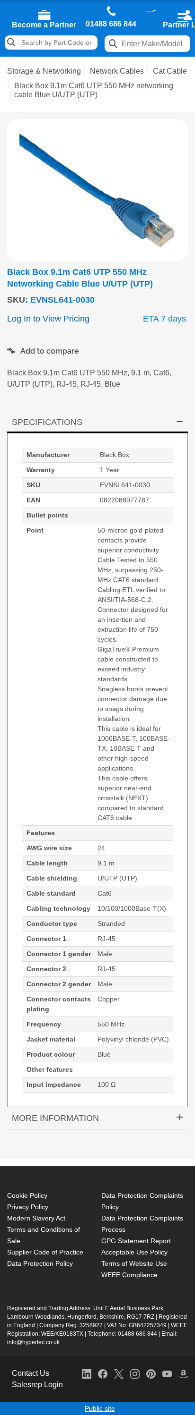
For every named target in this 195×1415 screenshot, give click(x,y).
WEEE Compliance (129, 1275)
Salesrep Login (37, 1385)
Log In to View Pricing (48, 318)
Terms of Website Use (134, 1263)
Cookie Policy (27, 1195)
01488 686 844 (111, 24)
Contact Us (30, 1373)
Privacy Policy (27, 1207)
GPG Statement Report (136, 1241)
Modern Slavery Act (36, 1218)
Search (12, 42)
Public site (100, 1408)
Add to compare (48, 351)
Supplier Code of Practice (45, 1252)
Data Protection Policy (40, 1263)
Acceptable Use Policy (134, 1252)
